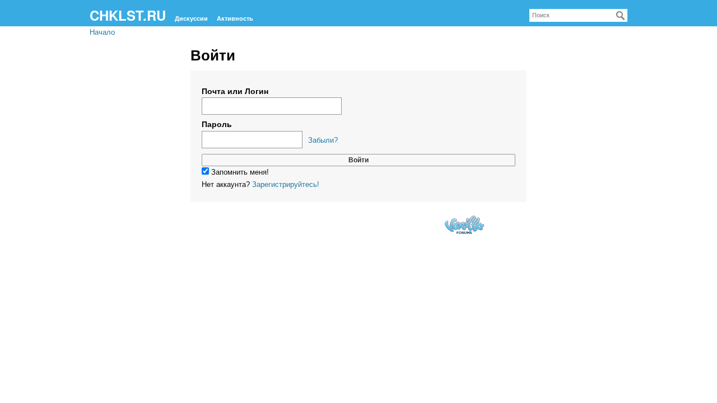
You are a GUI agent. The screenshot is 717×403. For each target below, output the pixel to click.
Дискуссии (191, 18)
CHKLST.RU (128, 15)
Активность (235, 18)
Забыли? (323, 140)
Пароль (217, 124)
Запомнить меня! (239, 172)
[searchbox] (578, 15)
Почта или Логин (235, 91)
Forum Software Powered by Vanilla (464, 224)
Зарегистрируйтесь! (285, 184)
